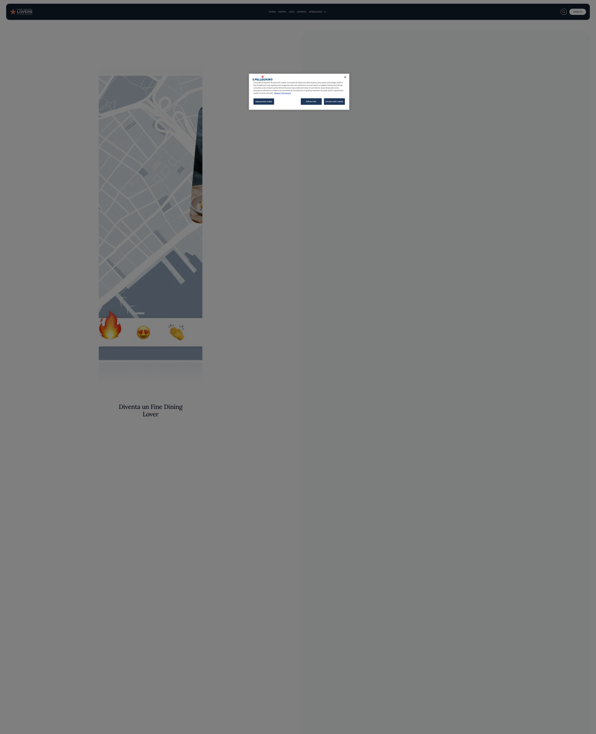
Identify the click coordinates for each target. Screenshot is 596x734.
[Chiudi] (345, 77)
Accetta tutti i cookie (334, 101)
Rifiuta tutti (311, 101)
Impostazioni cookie (263, 101)
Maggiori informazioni (282, 93)
